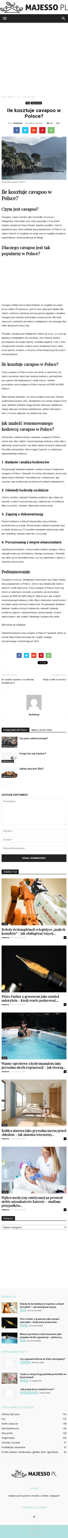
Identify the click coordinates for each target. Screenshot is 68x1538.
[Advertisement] (34, 58)
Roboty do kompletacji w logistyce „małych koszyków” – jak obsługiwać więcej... (33, 931)
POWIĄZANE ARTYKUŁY (15, 730)
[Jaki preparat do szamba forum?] (9, 1393)
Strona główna (8, 97)
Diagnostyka (8, 1437)
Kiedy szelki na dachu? (54, 679)
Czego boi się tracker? (32, 753)
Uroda (5, 1192)
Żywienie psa (36, 103)
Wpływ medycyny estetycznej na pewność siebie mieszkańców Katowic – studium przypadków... (32, 1201)
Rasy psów (25, 1362)
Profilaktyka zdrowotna (13, 1447)
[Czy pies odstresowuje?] (9, 742)
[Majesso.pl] (34, 7)
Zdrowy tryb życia (11, 1414)
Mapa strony (34, 1528)
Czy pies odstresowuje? (33, 738)
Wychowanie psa (10, 1428)
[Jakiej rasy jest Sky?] (9, 772)
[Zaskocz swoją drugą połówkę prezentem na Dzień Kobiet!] (9, 1378)
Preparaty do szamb (29, 1393)
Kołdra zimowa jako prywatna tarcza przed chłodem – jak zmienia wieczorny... (34, 1132)
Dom (4, 1058)
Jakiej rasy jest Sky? (31, 768)
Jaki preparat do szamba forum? (37, 1389)
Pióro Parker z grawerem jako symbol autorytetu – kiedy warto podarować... (30, 998)
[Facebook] (34, 1517)
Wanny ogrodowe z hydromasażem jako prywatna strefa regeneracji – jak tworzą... (33, 1065)
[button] (63, 18)
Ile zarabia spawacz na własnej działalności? (18, 681)
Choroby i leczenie (11, 1442)
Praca (5, 924)
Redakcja (18, 123)
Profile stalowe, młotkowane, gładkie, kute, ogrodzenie (30, 1451)
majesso (5, 937)
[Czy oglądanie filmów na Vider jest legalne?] (9, 1363)
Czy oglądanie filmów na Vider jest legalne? (42, 1359)
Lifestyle (24, 1381)
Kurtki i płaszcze (10, 1423)
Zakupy (6, 991)
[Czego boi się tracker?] (9, 757)
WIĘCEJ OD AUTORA (41, 730)
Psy (27, 103)
